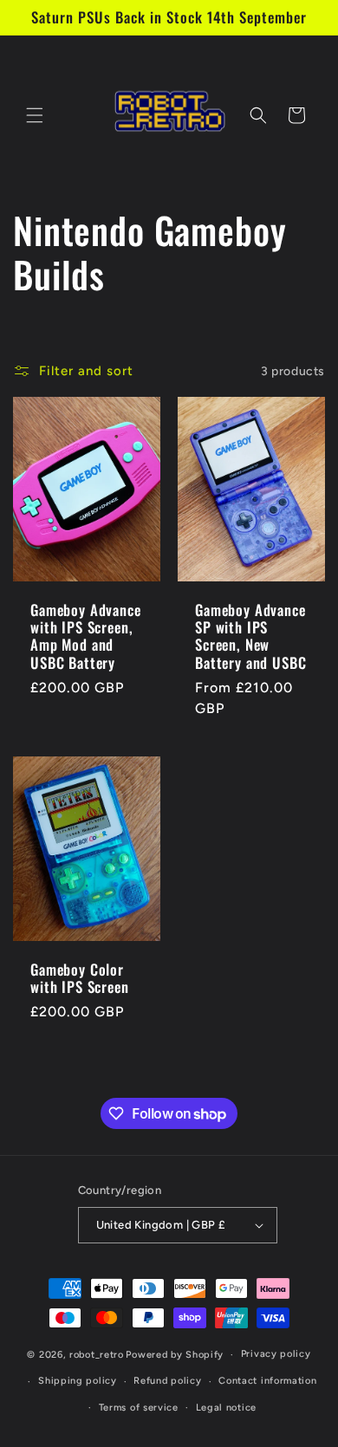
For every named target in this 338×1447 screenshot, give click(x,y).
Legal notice (226, 1407)
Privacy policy (276, 1353)
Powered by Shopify (175, 1354)
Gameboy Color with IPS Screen (79, 978)
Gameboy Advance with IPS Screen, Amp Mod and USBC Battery (85, 636)
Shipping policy (77, 1380)
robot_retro (96, 1354)
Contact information (267, 1380)
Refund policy (167, 1380)
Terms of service (139, 1407)
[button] (35, 115)
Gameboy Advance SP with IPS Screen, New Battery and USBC (250, 636)
